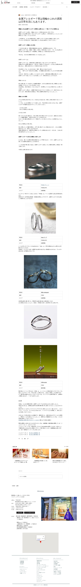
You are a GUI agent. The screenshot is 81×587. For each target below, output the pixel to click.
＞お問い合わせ (56, 562)
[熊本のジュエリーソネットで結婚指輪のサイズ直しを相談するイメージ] (59, 453)
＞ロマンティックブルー (41, 580)
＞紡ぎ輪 (38, 563)
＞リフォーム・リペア (58, 567)
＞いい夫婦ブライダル (40, 572)
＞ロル (37, 573)
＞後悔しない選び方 (57, 571)
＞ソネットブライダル (40, 569)
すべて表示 (66, 446)
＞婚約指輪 (21, 562)
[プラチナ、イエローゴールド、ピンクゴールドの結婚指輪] (21, 453)
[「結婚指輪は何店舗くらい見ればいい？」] (40, 453)
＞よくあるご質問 (56, 565)
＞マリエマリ (39, 577)
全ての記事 (15, 6)
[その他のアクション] (61, 15)
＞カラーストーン (23, 569)
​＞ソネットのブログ (57, 574)
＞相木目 (38, 562)
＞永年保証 (55, 569)
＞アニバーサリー (23, 571)
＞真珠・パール (23, 573)
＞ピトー (38, 571)
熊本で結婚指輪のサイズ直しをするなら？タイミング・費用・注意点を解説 (59, 461)
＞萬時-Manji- (39, 560)
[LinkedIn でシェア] (24, 438)
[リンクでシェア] (27, 438)
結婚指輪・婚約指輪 (23, 6)
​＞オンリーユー (39, 581)
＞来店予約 (55, 561)
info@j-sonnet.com (19, 509)
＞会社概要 (55, 563)
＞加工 (54, 566)
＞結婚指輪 (21, 561)
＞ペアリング (22, 570)
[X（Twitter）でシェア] (22, 438)
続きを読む (45, 6)
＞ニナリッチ (39, 579)
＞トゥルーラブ (39, 576)
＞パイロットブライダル (41, 567)
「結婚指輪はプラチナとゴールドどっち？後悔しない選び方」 (21, 461)
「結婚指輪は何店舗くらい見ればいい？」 (40, 461)
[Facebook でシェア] (19, 438)
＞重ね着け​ (21, 563)
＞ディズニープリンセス (41, 564)
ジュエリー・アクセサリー (35, 6)
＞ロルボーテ (39, 575)
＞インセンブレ (39, 568)
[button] (66, 6)
